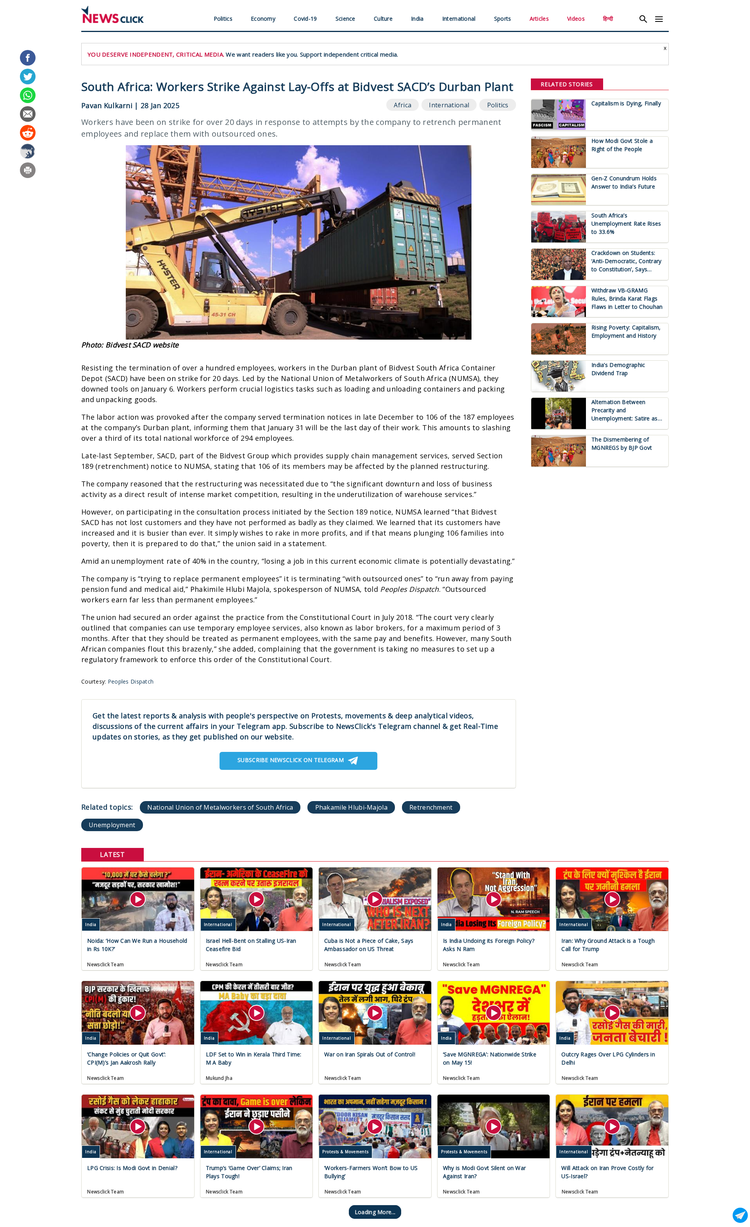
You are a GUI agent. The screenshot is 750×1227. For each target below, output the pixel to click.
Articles (539, 18)
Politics (223, 18)
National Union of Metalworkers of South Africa (220, 807)
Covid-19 (305, 18)
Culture (383, 18)
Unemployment (112, 825)
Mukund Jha (219, 1078)
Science (345, 18)
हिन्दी (608, 18)
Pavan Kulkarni (106, 105)
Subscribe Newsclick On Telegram (291, 760)
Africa (402, 105)
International (459, 18)
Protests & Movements (345, 1151)
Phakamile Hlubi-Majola (351, 807)
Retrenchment (430, 807)
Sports (502, 18)
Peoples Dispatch (131, 681)
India (417, 18)
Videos (576, 18)
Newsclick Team (105, 964)
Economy (263, 18)
